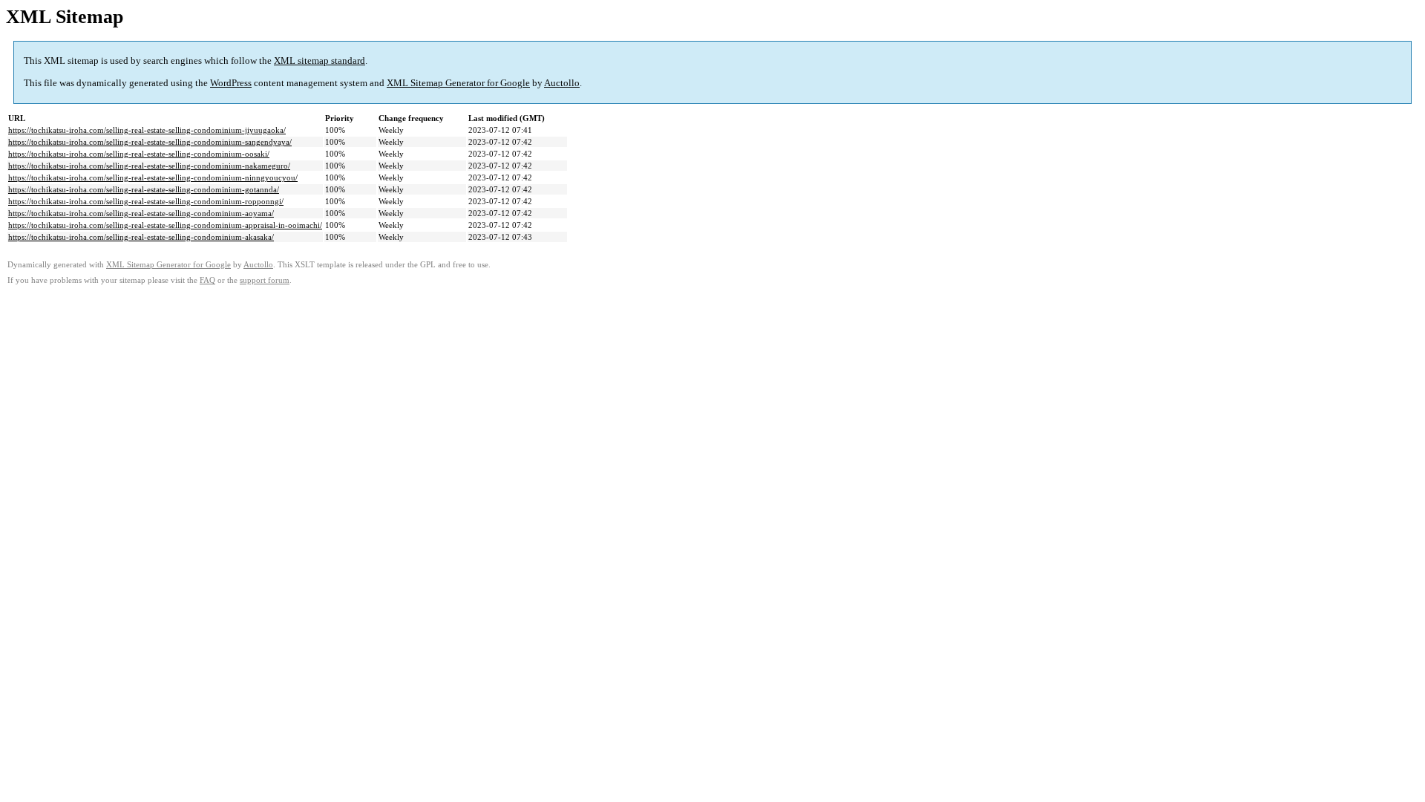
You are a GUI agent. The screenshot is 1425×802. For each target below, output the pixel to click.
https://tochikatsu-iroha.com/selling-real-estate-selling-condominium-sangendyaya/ (150, 141)
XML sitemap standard (319, 60)
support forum (264, 280)
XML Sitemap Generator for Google (458, 82)
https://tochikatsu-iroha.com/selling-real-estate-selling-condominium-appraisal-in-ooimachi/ (165, 225)
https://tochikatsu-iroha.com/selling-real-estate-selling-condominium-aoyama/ (141, 213)
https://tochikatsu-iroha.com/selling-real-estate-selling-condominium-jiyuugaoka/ (147, 129)
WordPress (231, 82)
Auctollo (562, 82)
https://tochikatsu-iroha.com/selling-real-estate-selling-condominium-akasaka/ (141, 236)
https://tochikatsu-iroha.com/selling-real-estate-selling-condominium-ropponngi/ (146, 201)
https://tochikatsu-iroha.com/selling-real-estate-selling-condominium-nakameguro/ (149, 165)
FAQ (207, 280)
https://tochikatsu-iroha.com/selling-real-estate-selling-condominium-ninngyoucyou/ (153, 177)
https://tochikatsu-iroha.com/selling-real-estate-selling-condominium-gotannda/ (143, 189)
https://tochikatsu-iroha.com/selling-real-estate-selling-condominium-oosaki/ (138, 153)
